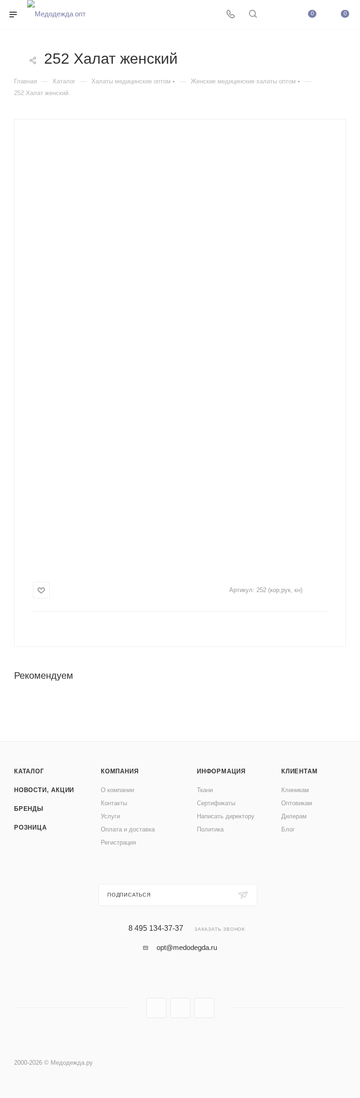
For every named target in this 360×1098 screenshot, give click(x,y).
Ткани (205, 790)
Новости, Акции (44, 790)
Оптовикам (296, 803)
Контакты (114, 803)
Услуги (110, 816)
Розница (30, 827)
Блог (288, 829)
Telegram (180, 1008)
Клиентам (299, 771)
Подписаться (129, 895)
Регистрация (118, 842)
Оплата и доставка (128, 829)
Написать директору (226, 816)
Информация (221, 771)
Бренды (29, 808)
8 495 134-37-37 (155, 928)
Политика (210, 829)
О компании (117, 790)
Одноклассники (204, 1008)
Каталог (29, 771)
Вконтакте (156, 1008)
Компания (119, 771)
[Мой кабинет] (275, 15)
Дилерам (294, 816)
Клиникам (295, 790)
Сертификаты (216, 803)
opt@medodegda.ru (187, 947)
